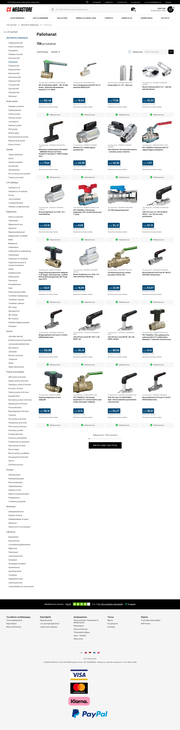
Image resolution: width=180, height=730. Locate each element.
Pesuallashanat (14, 284)
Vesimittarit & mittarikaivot (19, 527)
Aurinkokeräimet (15, 571)
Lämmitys (10, 531)
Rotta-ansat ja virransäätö (19, 173)
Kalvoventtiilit (14, 73)
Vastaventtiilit (14, 58)
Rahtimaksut (79, 626)
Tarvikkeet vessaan (16, 299)
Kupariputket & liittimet (17, 403)
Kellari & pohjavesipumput (18, 494)
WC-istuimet (13, 318)
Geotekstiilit (13, 166)
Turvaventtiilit (14, 85)
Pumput (9, 469)
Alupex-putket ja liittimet (18, 381)
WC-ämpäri (13, 315)
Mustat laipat (13, 449)
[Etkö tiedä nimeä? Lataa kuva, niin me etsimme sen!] (133, 9)
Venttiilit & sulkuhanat (17, 37)
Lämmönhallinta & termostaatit (21, 586)
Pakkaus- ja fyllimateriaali (18, 206)
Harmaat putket (14, 118)
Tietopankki (97, 2)
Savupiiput (12, 560)
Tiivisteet (12, 415)
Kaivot (11, 158)
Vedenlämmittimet (15, 579)
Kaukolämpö (13, 537)
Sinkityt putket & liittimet (18, 392)
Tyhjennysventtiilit (15, 43)
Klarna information (13, 627)
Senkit (11, 363)
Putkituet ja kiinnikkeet (17, 438)
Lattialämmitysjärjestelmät (19, 544)
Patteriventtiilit (14, 77)
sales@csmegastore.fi (114, 662)
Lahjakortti (109, 2)
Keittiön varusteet (15, 355)
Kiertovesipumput (15, 482)
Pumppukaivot (14, 497)
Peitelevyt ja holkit (15, 430)
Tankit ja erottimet (16, 177)
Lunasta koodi (122, 2)
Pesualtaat (13, 280)
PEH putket (13, 129)
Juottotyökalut (14, 199)
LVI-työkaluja (12, 182)
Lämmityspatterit (15, 556)
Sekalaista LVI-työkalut (18, 191)
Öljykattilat (12, 548)
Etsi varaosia (135, 2)
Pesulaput (12, 326)
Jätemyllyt (12, 351)
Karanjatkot (13, 50)
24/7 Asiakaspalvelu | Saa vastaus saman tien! (23, 2)
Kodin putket (12, 101)
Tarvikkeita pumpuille (16, 501)
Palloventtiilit (13, 66)
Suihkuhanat (13, 247)
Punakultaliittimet (15, 434)
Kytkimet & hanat (15, 515)
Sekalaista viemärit (16, 106)
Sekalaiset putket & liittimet (19, 384)
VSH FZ (11, 461)
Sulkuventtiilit (14, 92)
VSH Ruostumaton (15, 464)
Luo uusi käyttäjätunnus (152, 2)
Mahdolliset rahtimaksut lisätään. (48, 107)
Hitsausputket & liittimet (18, 457)
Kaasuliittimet (14, 396)
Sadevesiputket (14, 110)
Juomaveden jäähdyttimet (19, 344)
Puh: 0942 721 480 (130, 662)
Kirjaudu (169, 2)
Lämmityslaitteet (15, 582)
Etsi (171, 52)
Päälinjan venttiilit (15, 54)
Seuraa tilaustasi (80, 629)
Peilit (10, 288)
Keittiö (9, 331)
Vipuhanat (12, 228)
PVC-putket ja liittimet (17, 426)
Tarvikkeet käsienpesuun (18, 296)
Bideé (10, 239)
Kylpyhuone (11, 211)
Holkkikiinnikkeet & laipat (18, 519)
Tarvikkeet (12, 575)
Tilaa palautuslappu (82, 632)
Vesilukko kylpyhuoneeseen (19, 322)
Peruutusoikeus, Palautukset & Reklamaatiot (86, 621)
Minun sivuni (78, 639)
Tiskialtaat (12, 359)
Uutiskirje (111, 627)
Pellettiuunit (13, 552)
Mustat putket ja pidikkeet (19, 453)
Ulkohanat (12, 96)
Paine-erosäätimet (16, 46)
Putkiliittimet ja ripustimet (19, 442)
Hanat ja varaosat (15, 217)
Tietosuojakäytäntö (14, 620)
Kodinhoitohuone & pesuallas (20, 340)
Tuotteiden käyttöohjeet (150, 620)
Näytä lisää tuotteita (105, 445)
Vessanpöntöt (14, 311)
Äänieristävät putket (16, 140)
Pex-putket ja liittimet (17, 419)
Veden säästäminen (16, 367)
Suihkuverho (13, 220)
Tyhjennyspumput (15, 486)
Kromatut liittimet (15, 388)
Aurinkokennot (14, 567)
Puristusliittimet (14, 407)
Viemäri (9, 149)
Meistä (110, 620)
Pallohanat (13, 62)
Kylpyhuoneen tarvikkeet (18, 236)
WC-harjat (12, 307)
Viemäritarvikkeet (15, 162)
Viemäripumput (14, 475)
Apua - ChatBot (80, 635)
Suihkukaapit (13, 255)
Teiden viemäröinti (15, 154)
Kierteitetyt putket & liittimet (20, 400)
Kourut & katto (14, 144)
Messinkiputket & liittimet (18, 411)
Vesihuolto (11, 506)
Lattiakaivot (13, 121)
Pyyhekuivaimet (14, 273)
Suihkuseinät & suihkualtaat (19, 251)
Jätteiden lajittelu (15, 336)
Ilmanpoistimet (14, 69)
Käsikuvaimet (13, 276)
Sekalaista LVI (14, 187)
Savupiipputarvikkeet (17, 563)
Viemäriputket (14, 170)
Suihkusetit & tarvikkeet (18, 258)
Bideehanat (13, 243)
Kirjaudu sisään (46, 620)
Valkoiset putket (15, 125)
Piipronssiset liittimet (17, 445)
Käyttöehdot (11, 623)
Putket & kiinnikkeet (15, 372)
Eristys (11, 195)
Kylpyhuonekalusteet (16, 232)
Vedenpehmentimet (16, 511)
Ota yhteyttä (112, 623)
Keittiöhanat (13, 348)
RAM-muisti (145, 623)
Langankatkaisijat (15, 203)
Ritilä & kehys (13, 133)
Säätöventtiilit (14, 81)
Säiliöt (11, 269)
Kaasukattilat (14, 541)
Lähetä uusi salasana (48, 627)
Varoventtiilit (13, 88)
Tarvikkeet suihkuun (16, 303)
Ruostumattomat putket (18, 137)
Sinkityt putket (14, 114)
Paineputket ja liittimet (17, 423)
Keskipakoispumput (16, 478)
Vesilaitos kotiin (14, 490)
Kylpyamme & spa (15, 224)
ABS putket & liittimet (17, 377)
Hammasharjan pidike (17, 292)
